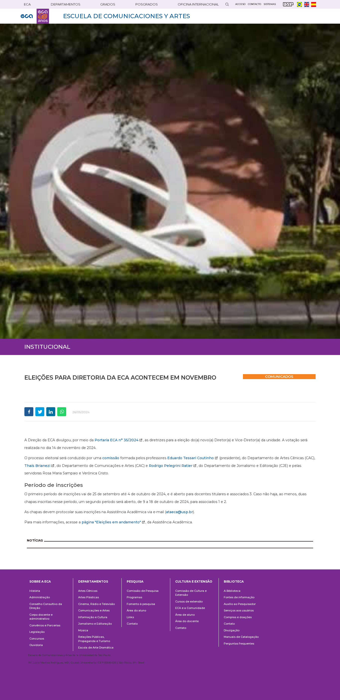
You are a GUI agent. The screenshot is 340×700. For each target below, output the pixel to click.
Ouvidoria (36, 645)
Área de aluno (185, 614)
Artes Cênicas (87, 591)
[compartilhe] (28, 411)
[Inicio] (35, 16)
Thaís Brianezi (37, 465)
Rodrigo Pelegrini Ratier (170, 465)
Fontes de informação (239, 597)
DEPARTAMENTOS (65, 4)
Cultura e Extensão (193, 581)
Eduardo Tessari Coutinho (190, 458)
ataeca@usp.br (179, 512)
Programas (134, 597)
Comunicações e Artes (94, 610)
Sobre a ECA (40, 581)
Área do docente (187, 621)
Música (83, 630)
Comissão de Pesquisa (143, 591)
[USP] (288, 4)
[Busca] (227, 4)
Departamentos (93, 581)
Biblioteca (234, 581)
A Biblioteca (232, 591)
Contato (132, 623)
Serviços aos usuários (239, 610)
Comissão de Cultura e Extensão (191, 593)
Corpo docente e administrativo (41, 617)
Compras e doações (238, 617)
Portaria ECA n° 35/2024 (116, 440)
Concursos (36, 638)
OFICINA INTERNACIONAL (198, 4)
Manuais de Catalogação (241, 637)
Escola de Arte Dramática (95, 647)
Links (130, 617)
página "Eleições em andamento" (111, 522)
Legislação (37, 632)
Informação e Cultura (92, 617)
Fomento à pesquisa (141, 604)
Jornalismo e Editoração (95, 623)
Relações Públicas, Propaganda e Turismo (94, 639)
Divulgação (231, 630)
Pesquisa (135, 581)
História (34, 591)
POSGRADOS (146, 4)
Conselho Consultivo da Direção (45, 606)
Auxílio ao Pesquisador (240, 604)
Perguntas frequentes (239, 643)
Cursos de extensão (189, 601)
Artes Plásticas (88, 597)
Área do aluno (136, 610)
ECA (27, 4)
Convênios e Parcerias (44, 625)
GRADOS (107, 4)
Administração (39, 597)
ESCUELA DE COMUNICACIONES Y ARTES (126, 16)
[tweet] (39, 411)
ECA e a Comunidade (190, 608)
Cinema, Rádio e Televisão (96, 604)
